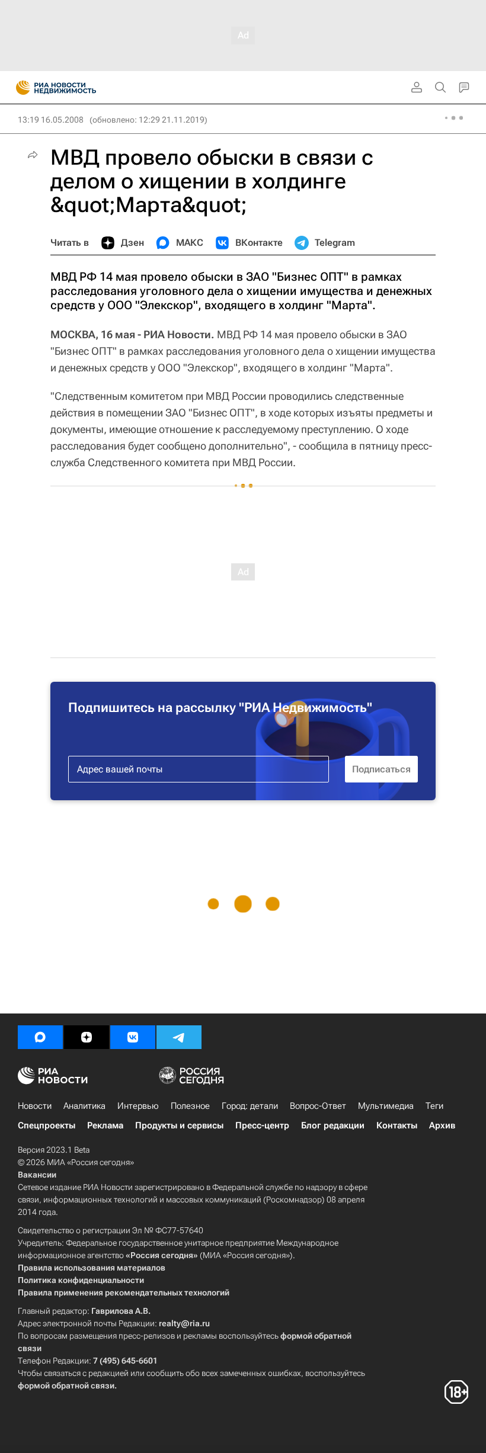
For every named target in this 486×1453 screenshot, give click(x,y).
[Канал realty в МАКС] (40, 1037)
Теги (434, 1106)
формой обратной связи (66, 1385)
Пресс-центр (262, 1125)
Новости (35, 1106)
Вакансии (37, 1174)
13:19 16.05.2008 (51, 119)
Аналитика (84, 1106)
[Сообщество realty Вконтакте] (132, 1037)
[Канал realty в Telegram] (179, 1037)
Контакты (396, 1125)
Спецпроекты (46, 1125)
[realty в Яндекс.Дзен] (86, 1037)
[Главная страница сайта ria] (19, 87)
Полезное (190, 1106)
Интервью (138, 1106)
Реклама (105, 1125)
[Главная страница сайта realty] (77, 87)
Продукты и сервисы (179, 1125)
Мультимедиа (386, 1106)
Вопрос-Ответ (318, 1106)
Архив (442, 1125)
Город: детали (250, 1106)
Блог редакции (332, 1125)
